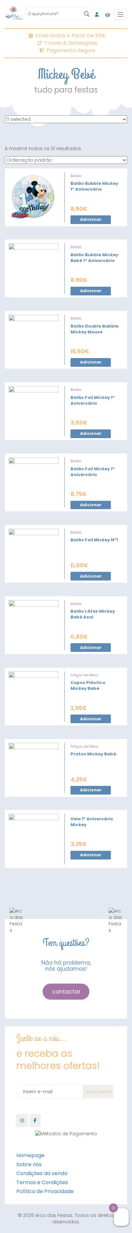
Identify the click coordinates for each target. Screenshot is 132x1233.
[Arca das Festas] (14, 14)
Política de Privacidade (45, 1191)
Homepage (30, 1155)
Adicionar (91, 219)
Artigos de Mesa (84, 675)
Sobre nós (29, 1164)
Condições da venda (41, 1173)
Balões (76, 175)
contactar (66, 991)
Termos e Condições (42, 1182)
